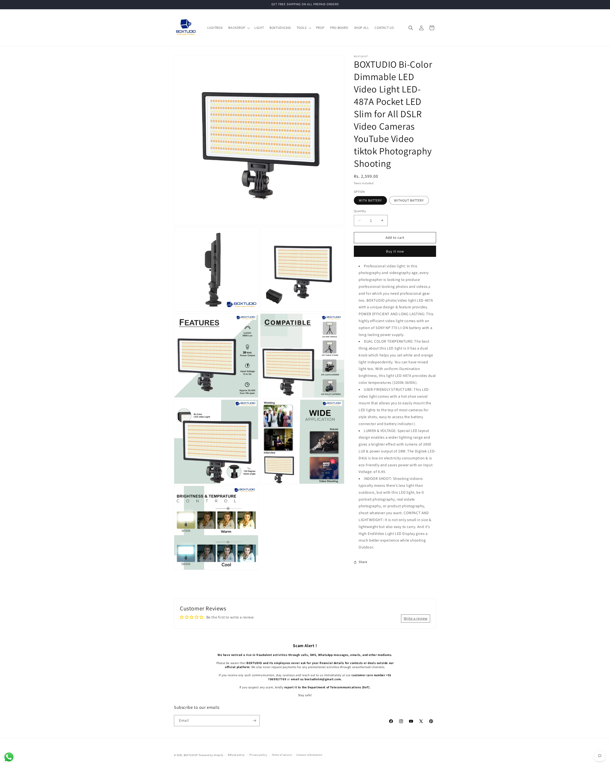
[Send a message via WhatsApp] (8, 757)
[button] (238, 28)
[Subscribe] (254, 720)
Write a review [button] (415, 618)
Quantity (360, 211)
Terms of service (282, 754)
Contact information (309, 754)
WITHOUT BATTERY (409, 200)
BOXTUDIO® (191, 755)
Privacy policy (258, 754)
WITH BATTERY (370, 200)
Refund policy (236, 754)
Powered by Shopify (211, 755)
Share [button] (363, 562)
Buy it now (395, 251)
